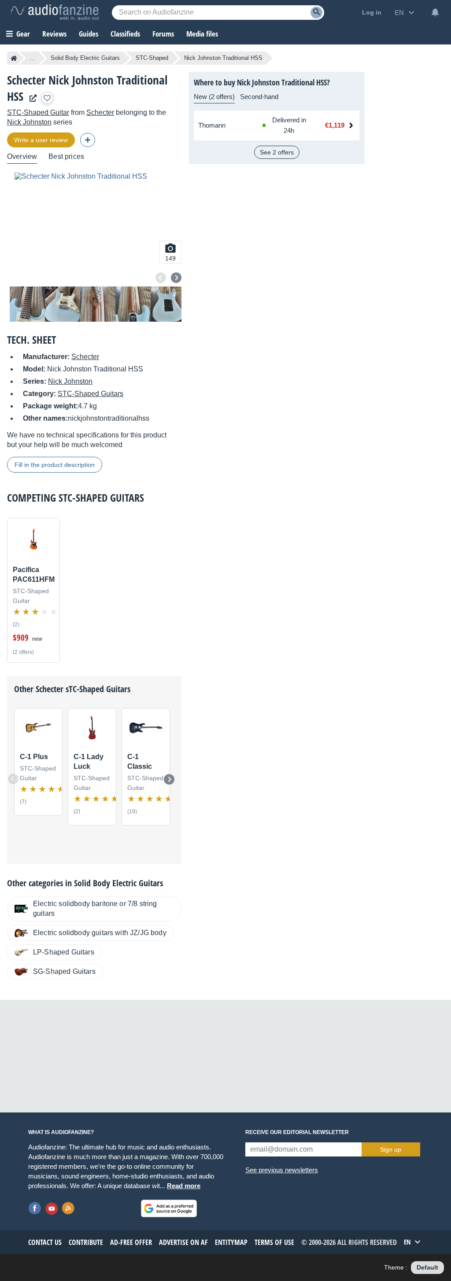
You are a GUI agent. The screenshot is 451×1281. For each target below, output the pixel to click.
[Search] (316, 12)
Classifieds (125, 34)
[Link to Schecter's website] (31, 98)
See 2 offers (277, 152)
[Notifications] (435, 12)
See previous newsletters (281, 1170)
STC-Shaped (152, 58)
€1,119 (334, 125)
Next (176, 277)
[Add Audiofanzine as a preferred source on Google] (169, 1208)
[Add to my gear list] (47, 98)
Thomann (212, 125)
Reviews (54, 34)
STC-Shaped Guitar (38, 112)
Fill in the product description (55, 464)
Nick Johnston (29, 122)
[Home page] (14, 58)
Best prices (66, 156)
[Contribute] (87, 140)
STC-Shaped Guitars (90, 393)
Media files (202, 34)
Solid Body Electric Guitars (85, 58)
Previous (160, 277)
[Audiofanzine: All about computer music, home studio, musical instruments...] (55, 12)
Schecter (100, 112)
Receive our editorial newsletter (297, 1132)
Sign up (390, 1149)
